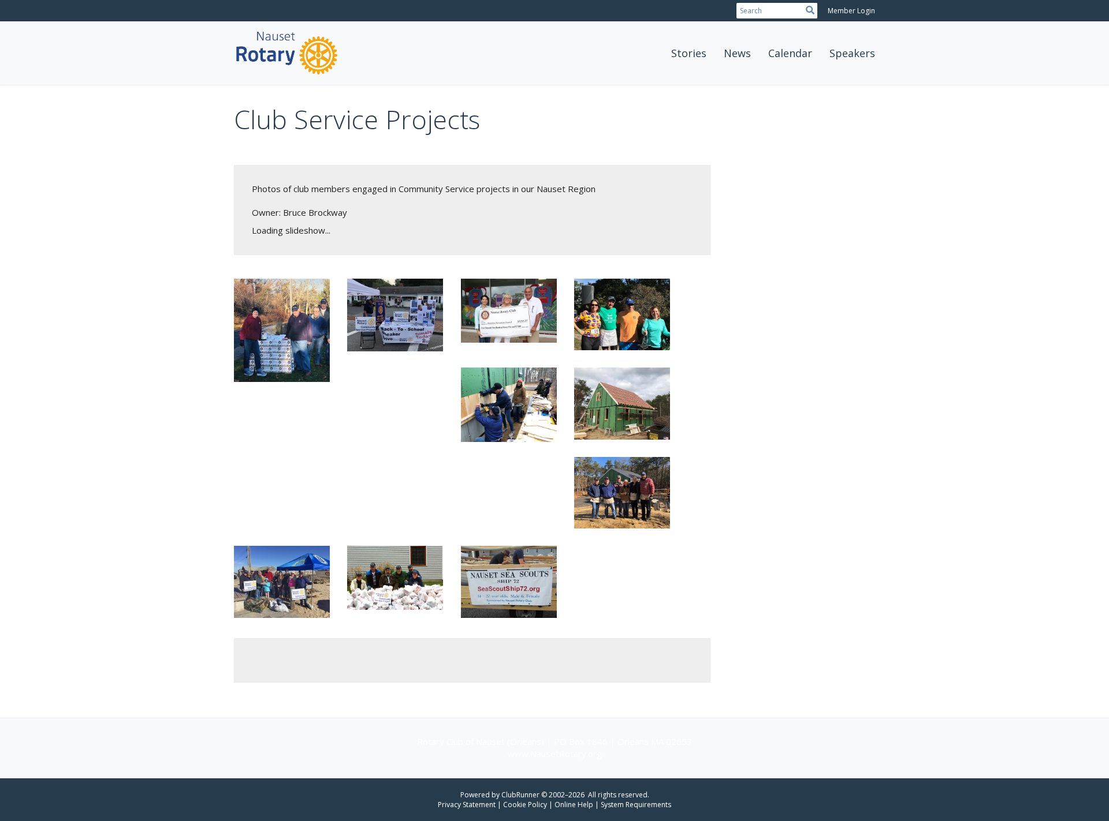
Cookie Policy (525, 804)
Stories (688, 53)
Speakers (852, 53)
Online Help (573, 804)
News (737, 53)
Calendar (790, 53)
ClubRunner (520, 795)
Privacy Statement (467, 804)
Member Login (851, 11)
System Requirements (636, 804)
